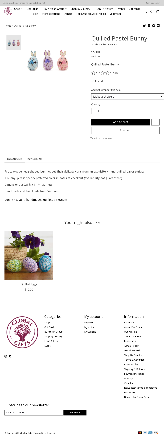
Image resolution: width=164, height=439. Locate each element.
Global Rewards (132, 350)
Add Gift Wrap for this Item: (106, 89)
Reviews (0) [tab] (34, 159)
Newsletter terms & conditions (140, 387)
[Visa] (145, 433)
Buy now (125, 130)
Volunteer (115, 14)
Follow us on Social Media (91, 14)
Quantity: (96, 104)
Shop (47, 322)
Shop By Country (53, 336)
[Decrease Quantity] (95, 111)
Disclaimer (129, 392)
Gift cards (134, 9)
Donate (68, 14)
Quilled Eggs (29, 284)
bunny (8, 199)
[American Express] (150, 433)
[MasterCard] (140, 433)
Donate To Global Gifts (136, 397)
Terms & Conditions (135, 359)
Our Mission (130, 331)
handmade (33, 199)
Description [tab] (14, 159)
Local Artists (51, 340)
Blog (35, 14)
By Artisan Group (53, 331)
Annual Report (131, 345)
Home (7, 25)
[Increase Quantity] (101, 111)
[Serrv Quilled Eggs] (28, 255)
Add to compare (103, 138)
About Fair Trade (133, 327)
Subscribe (75, 412)
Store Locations (51, 14)
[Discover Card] (156, 433)
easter (20, 199)
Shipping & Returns (134, 369)
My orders (89, 327)
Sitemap (128, 378)
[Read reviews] (103, 73)
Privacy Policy (131, 364)
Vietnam (61, 199)
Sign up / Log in (153, 3)
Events (121, 9)
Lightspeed (50, 433)
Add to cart (120, 122)
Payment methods (134, 373)
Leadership (130, 340)
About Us (129, 322)
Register (88, 322)
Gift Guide (49, 327)
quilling (48, 199)
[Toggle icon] (145, 11)
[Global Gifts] (8, 11)
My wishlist (90, 331)
